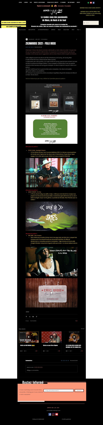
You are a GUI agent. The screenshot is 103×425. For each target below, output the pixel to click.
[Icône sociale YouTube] (91, 3)
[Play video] (51, 172)
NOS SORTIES (31, 29)
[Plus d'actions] (76, 39)
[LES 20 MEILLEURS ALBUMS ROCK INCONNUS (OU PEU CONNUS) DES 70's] (74, 337)
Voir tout (82, 328)
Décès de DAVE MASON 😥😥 (27, 345)
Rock (73, 29)
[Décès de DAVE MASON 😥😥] (29, 337)
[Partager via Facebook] (26, 316)
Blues (59, 29)
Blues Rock (66, 29)
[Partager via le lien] (36, 316)
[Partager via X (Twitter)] (29, 316)
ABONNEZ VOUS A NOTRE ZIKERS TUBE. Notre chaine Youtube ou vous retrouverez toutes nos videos (90, 13)
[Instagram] (53, 414)
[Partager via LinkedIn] (33, 316)
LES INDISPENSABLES (43, 29)
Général (53, 29)
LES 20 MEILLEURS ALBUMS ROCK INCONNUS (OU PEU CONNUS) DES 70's (73, 346)
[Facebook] (93, 3)
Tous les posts (22, 29)
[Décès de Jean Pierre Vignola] (51, 337)
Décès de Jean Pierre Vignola (50, 345)
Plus (78, 29)
